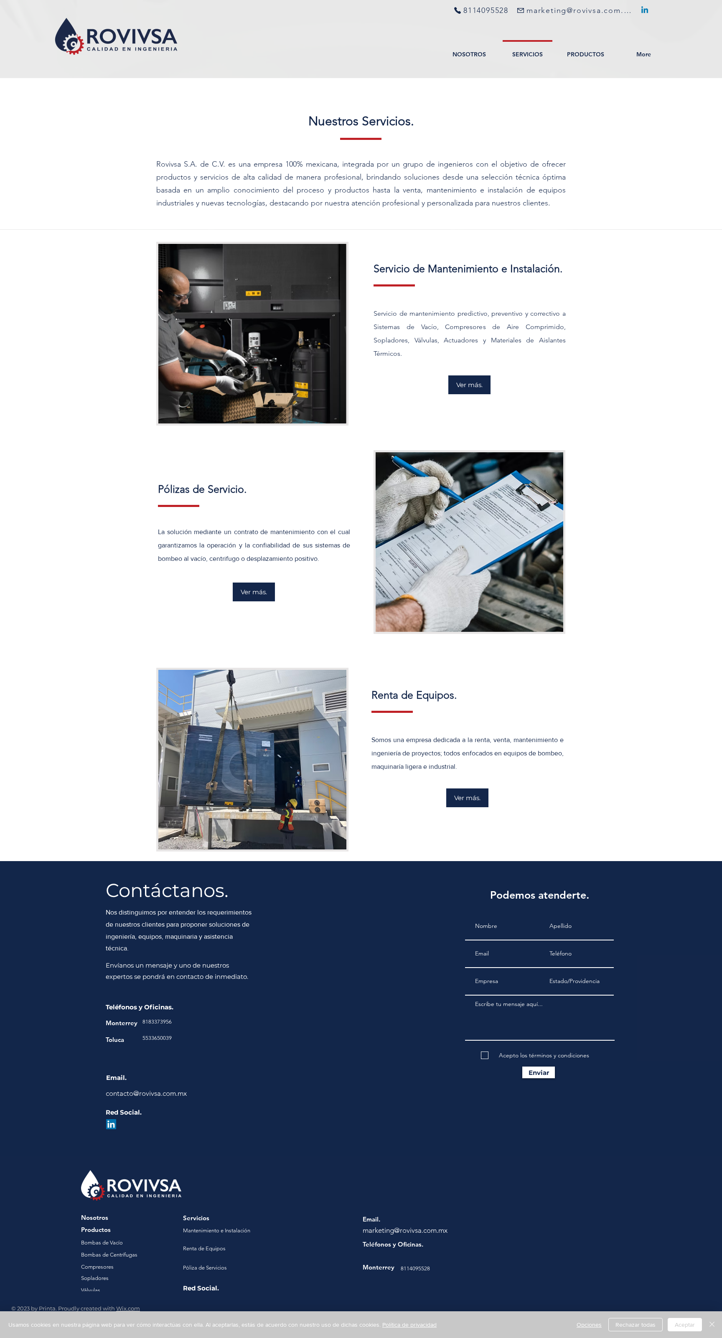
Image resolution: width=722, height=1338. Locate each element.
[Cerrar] (712, 1324)
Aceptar (685, 1324)
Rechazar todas (635, 1324)
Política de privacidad (409, 1324)
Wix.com (128, 1308)
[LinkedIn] (645, 10)
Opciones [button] (589, 1324)
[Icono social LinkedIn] (111, 1124)
